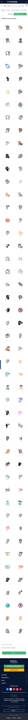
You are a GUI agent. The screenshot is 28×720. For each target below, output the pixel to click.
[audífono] (7, 53)
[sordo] (20, 27)
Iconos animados (15, 10)
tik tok (8, 647)
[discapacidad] (20, 104)
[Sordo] (7, 156)
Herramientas (5, 677)
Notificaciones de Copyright (19, 700)
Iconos (3, 10)
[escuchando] (7, 284)
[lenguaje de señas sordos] (20, 182)
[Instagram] (17, 689)
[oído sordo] (7, 130)
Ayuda (2, 680)
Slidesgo (19, 718)
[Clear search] (19, 5)
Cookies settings (14, 701)
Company (3, 683)
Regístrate (14, 695)
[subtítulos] (7, 554)
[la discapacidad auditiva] (7, 464)
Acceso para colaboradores (14, 666)
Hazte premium (14, 670)
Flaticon (14, 718)
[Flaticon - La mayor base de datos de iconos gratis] (12, 2)
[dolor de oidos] (7, 515)
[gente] (20, 503)
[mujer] (20, 387)
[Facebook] (7, 689)
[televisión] (7, 567)
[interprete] (20, 156)
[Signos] (7, 66)
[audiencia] (7, 374)
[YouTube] (20, 689)
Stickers (8, 10)
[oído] (20, 117)
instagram (13, 647)
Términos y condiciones (9, 698)
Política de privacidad (19, 698)
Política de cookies (8, 700)
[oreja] (7, 438)
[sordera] (7, 27)
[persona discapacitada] (20, 438)
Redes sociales (14, 685)
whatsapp (4, 647)
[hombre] (7, 348)
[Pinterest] (14, 689)
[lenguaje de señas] (20, 426)
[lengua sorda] (7, 246)
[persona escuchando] (7, 79)
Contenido (4, 674)
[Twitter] (11, 689)
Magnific (9, 718)
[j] (7, 336)
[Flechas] (7, 503)
